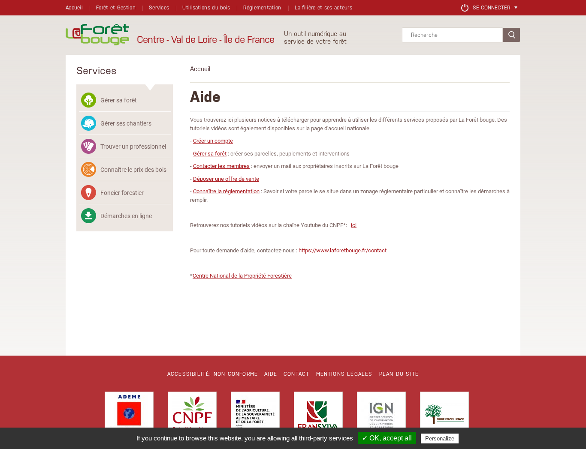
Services (159, 8)
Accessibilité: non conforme (212, 374)
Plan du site (399, 374)
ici (353, 225)
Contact (296, 374)
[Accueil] (97, 35)
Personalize (439, 438)
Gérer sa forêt (118, 100)
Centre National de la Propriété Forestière (242, 275)
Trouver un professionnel (133, 146)
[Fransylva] (318, 416)
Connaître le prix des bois (133, 169)
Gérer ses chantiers (125, 123)
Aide (270, 374)
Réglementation (262, 8)
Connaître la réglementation (226, 191)
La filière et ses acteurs (324, 8)
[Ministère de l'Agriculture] (255, 416)
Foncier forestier (122, 193)
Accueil (74, 8)
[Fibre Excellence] (444, 416)
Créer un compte (213, 140)
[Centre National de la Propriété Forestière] (192, 416)
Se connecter (491, 8)
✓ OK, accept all (387, 438)
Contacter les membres (221, 166)
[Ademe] (129, 416)
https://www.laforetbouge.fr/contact (343, 250)
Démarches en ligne (126, 216)
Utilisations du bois (206, 8)
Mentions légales (344, 374)
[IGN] (381, 416)
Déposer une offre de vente (226, 179)
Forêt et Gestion (116, 8)
